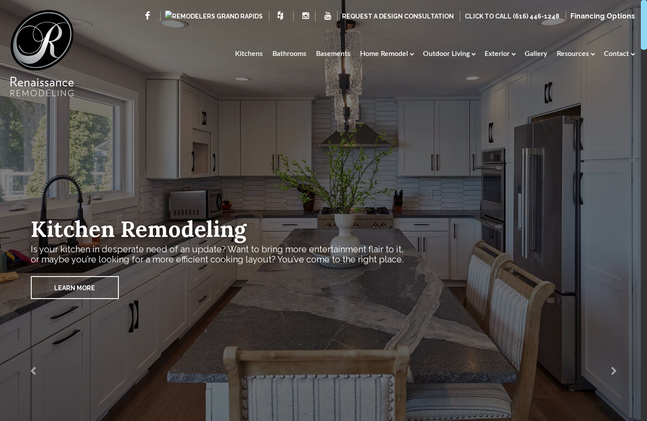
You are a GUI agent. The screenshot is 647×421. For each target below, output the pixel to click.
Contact (616, 53)
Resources (573, 53)
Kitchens (249, 53)
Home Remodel (384, 53)
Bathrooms (289, 53)
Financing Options (602, 16)
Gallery (536, 53)
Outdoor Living (446, 53)
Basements (333, 53)
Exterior (497, 53)
